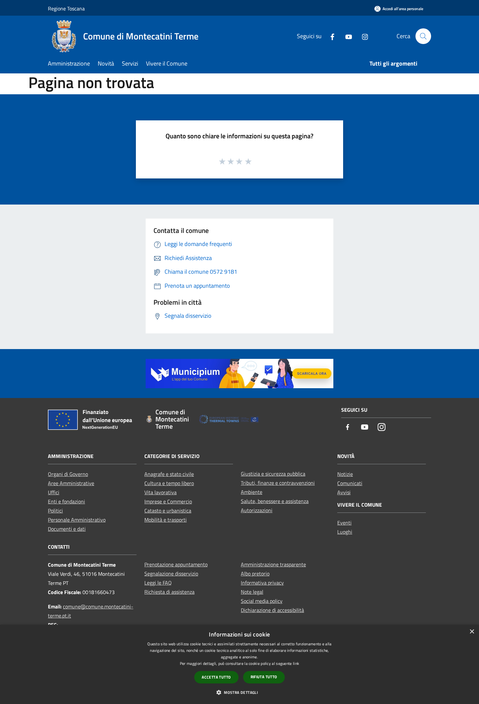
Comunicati (349, 483)
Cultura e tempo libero (169, 483)
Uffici (53, 492)
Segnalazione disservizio (171, 573)
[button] (239, 692)
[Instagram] (362, 36)
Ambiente (251, 492)
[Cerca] (423, 36)
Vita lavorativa (160, 492)
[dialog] (239, 664)
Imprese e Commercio (168, 501)
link (296, 663)
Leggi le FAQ (158, 583)
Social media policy (262, 601)
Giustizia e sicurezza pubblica (273, 474)
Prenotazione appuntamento (176, 564)
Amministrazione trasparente (273, 564)
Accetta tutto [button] (216, 677)
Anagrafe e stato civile (169, 474)
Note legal (252, 592)
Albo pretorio (255, 573)
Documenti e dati (67, 529)
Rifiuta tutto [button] (264, 677)
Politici (55, 510)
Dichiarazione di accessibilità (272, 610)
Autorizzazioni (256, 510)
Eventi (344, 523)
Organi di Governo (68, 474)
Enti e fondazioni (66, 501)
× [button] (471, 631)
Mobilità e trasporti (165, 520)
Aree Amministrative (71, 483)
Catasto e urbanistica (167, 510)
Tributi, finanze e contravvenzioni (278, 483)
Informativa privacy (262, 583)
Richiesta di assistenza (169, 592)
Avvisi (344, 492)
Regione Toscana (66, 8)
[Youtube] (346, 36)
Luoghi (344, 532)
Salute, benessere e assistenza (275, 501)
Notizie (345, 474)
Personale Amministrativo (77, 520)
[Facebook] (329, 36)
